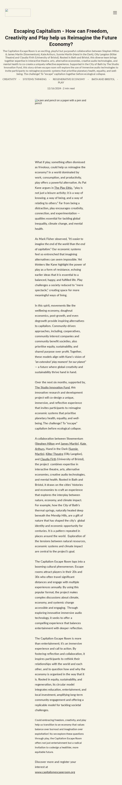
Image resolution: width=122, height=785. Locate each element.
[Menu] (115, 12)
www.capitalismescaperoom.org (55, 772)
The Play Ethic (63, 188)
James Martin (69, 443)
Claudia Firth (48, 459)
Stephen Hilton (45, 443)
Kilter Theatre (54, 454)
